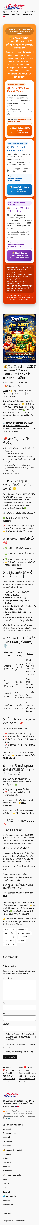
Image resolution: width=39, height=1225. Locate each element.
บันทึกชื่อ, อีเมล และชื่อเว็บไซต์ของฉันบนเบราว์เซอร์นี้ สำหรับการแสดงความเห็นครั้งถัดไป (21, 1037)
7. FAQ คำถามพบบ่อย (13, 473)
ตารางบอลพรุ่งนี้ (10, 937)
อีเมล (6, 1013)
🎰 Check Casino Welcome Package (19, 255)
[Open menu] (4, 21)
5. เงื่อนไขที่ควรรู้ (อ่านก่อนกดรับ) (18, 465)
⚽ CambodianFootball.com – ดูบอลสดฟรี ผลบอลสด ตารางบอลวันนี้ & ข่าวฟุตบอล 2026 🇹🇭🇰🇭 (19, 14)
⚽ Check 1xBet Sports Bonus (19, 189)
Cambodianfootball (20, 1221)
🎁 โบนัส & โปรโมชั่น (12, 386)
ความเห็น (7, 978)
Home (5, 391)
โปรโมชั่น (21, 940)
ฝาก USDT (23, 937)
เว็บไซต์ (6, 1024)
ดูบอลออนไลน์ (9, 933)
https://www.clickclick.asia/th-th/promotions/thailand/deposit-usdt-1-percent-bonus (19, 428)
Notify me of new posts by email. (20, 1052)
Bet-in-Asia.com (14, 121)
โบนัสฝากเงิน (9, 940)
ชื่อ (5, 1003)
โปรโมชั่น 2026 (10, 944)
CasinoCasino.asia (15, 246)
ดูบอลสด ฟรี (22, 929)
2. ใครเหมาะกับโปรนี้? (14, 454)
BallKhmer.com (14, 180)
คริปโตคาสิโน (9, 929)
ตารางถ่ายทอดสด (24, 933)
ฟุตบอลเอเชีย (22, 383)
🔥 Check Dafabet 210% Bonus (19, 130)
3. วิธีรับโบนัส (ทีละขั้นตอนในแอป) (18, 457)
